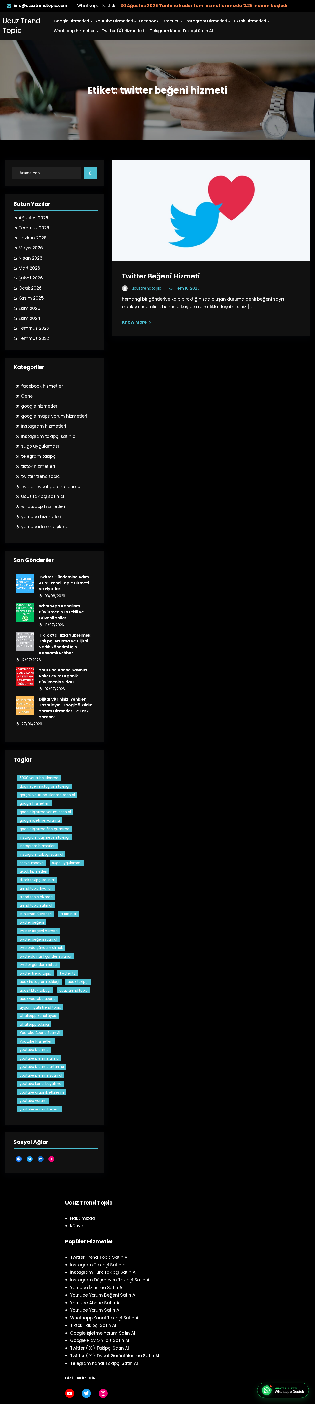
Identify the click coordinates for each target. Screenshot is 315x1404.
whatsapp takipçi (34, 1024)
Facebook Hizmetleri (159, 21)
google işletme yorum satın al (45, 811)
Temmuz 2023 (34, 328)
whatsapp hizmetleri (43, 506)
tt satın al (68, 913)
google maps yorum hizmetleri (54, 416)
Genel (27, 396)
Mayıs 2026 (31, 248)
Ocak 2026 (30, 288)
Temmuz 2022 (34, 338)
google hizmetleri (39, 406)
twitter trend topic (40, 476)
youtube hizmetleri (41, 517)
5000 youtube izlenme (39, 777)
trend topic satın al (36, 905)
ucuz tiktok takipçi (35, 990)
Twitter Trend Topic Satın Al (99, 1257)
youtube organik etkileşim (42, 1092)
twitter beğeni (32, 922)
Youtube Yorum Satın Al (95, 1310)
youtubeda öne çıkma (45, 527)
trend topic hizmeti (36, 896)
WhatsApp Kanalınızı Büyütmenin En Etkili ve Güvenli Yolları (61, 612)
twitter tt (67, 973)
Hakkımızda (82, 1218)
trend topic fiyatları (36, 888)
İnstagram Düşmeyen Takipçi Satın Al (110, 1280)
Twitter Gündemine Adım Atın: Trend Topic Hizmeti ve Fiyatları (64, 583)
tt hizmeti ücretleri (36, 913)
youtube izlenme (34, 1049)
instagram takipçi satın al (49, 436)
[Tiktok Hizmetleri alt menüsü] (268, 21)
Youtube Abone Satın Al (40, 1032)
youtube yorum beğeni (39, 1109)
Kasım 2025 (31, 298)
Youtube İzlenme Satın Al (96, 1287)
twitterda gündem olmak (41, 947)
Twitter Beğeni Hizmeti (161, 276)
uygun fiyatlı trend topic (40, 1007)
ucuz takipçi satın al (42, 496)
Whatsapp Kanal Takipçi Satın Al (105, 1318)
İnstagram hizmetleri (43, 426)
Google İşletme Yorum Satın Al (102, 1333)
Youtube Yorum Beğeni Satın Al (103, 1295)
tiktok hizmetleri (38, 466)
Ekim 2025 (29, 308)
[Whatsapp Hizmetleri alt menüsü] (97, 31)
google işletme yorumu (40, 820)
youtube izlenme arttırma (42, 1066)
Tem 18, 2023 (187, 288)
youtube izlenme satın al (41, 1075)
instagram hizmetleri (37, 845)
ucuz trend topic (73, 990)
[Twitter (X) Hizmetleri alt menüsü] (146, 31)
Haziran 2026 (33, 238)
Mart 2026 (29, 268)
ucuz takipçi (78, 981)
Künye (76, 1226)
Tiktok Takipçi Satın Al (93, 1325)
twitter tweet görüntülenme (50, 487)
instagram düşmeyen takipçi (44, 837)
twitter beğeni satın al (38, 939)
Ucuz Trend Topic (21, 25)
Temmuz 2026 (34, 228)
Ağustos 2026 (33, 218)
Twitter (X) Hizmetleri (123, 30)
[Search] (90, 173)
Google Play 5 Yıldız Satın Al (99, 1340)
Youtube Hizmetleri (114, 21)
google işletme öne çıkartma (44, 828)
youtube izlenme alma (39, 1058)
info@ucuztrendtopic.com (40, 5)
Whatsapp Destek (96, 6)
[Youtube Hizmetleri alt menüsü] (135, 21)
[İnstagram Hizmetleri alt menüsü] (229, 21)
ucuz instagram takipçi (39, 981)
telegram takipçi (39, 456)
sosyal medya (32, 862)
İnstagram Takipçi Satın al (98, 1265)
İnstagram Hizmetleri (206, 21)
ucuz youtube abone (38, 998)
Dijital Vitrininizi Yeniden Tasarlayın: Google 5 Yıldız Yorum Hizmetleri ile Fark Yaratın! (65, 708)
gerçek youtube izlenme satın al (47, 794)
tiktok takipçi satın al (37, 879)
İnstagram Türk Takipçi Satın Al (103, 1272)
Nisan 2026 (30, 258)
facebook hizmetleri (42, 386)
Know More (134, 322)
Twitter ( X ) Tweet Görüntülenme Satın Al (114, 1356)
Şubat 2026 (31, 278)
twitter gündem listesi (38, 964)
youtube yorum (33, 1100)
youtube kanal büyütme (40, 1083)
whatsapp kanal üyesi (38, 1015)
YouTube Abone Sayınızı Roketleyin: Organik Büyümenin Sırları (63, 676)
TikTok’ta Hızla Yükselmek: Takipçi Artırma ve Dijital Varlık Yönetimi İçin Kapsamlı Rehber (65, 644)
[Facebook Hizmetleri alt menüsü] (181, 21)
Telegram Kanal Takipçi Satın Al (104, 1363)
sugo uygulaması (40, 446)
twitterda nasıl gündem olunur (46, 956)
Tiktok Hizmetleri (249, 21)
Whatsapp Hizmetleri (74, 30)
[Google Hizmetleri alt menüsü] (91, 21)
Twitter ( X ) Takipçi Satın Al (99, 1348)
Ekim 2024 (29, 318)
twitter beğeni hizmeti (39, 930)
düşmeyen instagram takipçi (44, 786)
